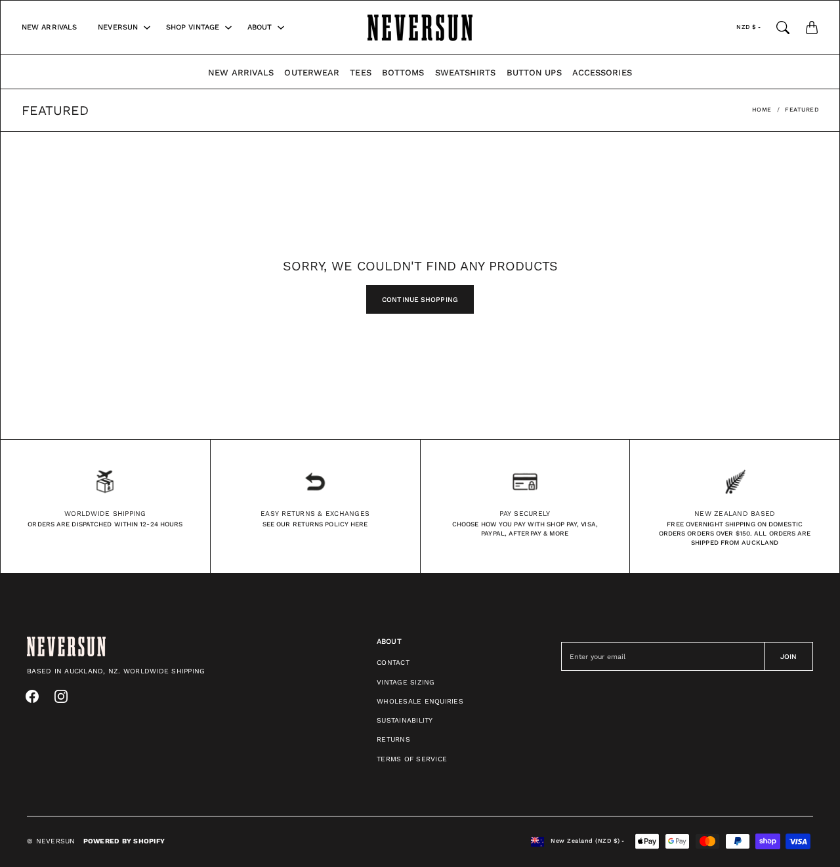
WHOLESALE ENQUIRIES (420, 701)
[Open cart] (811, 27)
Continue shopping (420, 299)
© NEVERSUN (51, 841)
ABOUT (259, 27)
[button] (32, 696)
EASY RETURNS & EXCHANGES (315, 513)
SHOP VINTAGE (192, 27)
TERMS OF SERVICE (412, 759)
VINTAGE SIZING (406, 682)
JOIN (788, 656)
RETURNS (393, 739)
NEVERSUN (118, 27)
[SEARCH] (782, 27)
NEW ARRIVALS (49, 27)
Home (762, 109)
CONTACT (393, 662)
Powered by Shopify (124, 841)
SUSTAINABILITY (405, 720)
